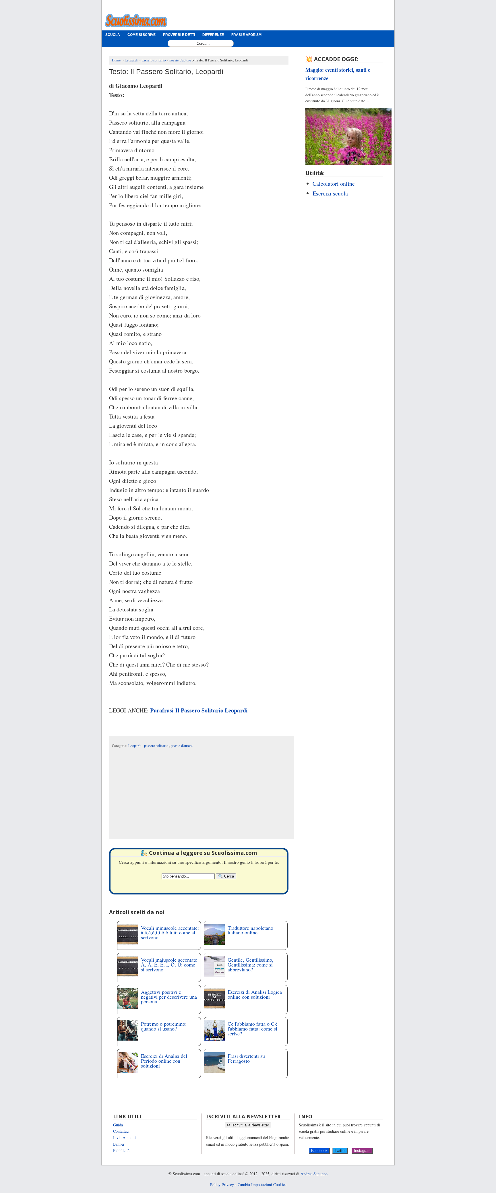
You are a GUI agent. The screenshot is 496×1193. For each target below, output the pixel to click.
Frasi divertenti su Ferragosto (246, 1058)
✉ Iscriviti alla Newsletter (248, 1125)
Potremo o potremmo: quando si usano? (164, 1026)
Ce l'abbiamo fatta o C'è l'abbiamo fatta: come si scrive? (253, 1028)
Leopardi (135, 745)
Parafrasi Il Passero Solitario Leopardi (198, 710)
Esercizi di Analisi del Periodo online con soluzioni (164, 1060)
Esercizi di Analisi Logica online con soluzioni (255, 994)
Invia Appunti (124, 1137)
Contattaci (121, 1131)
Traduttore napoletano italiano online (250, 930)
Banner (119, 1144)
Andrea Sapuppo (314, 1173)
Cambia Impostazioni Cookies (262, 1184)
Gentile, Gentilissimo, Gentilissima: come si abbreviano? (251, 964)
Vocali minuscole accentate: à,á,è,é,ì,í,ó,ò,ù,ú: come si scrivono (170, 932)
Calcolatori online (334, 183)
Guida (118, 1125)
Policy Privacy (222, 1184)
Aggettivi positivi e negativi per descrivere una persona (169, 996)
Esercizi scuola (330, 193)
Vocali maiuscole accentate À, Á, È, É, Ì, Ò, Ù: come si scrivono (169, 964)
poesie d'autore (182, 745)
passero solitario (156, 745)
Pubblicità (121, 1150)
